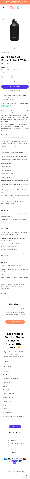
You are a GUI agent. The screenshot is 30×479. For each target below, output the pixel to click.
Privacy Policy (7, 401)
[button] (3, 7)
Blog (4, 405)
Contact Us (6, 390)
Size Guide (6, 375)
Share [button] (4, 293)
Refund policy (13, 469)
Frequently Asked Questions (11, 420)
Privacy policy (21, 469)
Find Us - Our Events (9, 393)
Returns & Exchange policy (11, 378)
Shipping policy (20, 471)
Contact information (16, 474)
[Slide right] (18, 48)
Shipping (10, 69)
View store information (9, 99)
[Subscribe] (25, 361)
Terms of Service (8, 397)
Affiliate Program (8, 412)
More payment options (15, 90)
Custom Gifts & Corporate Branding (13, 416)
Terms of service (11, 471)
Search (5, 386)
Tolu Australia (14, 467)
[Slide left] (11, 48)
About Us (6, 371)
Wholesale (6, 408)
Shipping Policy (7, 382)
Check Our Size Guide (15, 321)
